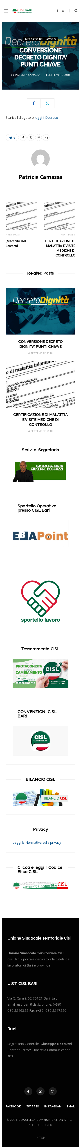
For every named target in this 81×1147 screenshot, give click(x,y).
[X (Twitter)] (40, 1091)
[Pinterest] (38, 137)
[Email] (46, 137)
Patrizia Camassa (27, 74)
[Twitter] (47, 103)
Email (71, 1106)
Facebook (13, 1106)
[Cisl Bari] (23, 11)
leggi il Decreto (46, 117)
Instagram (53, 1106)
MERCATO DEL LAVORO (40, 39)
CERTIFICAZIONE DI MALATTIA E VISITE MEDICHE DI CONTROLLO (40, 419)
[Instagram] (53, 1091)
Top (41, 1138)
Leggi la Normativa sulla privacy (37, 842)
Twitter (32, 1106)
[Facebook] (34, 103)
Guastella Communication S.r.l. (45, 1120)
